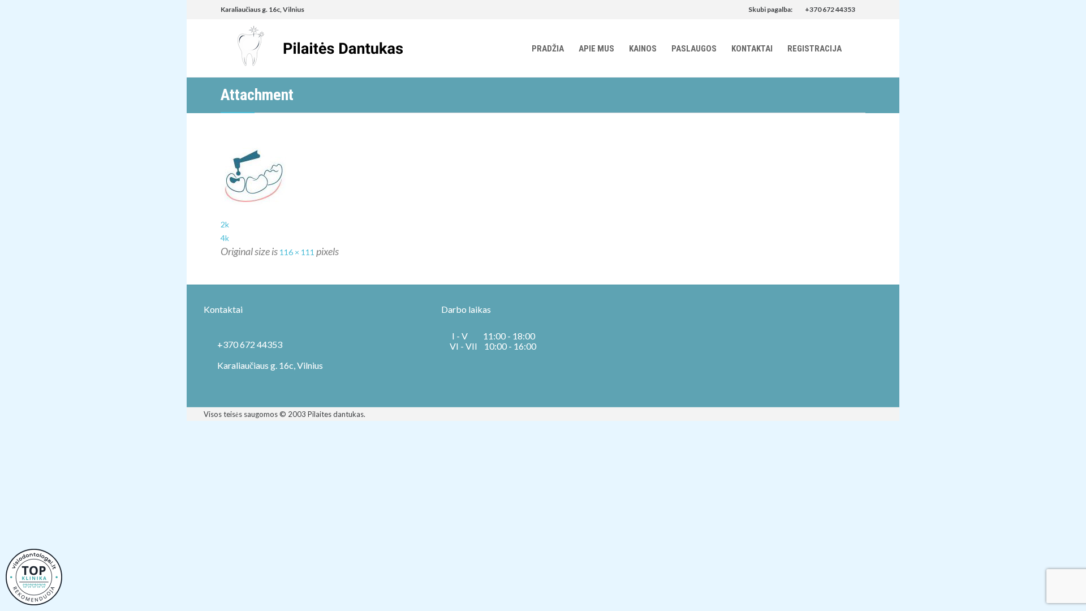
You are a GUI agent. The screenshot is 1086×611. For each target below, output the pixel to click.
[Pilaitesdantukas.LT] (312, 48)
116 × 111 (296, 252)
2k (225, 224)
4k (225, 238)
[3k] (543, 176)
